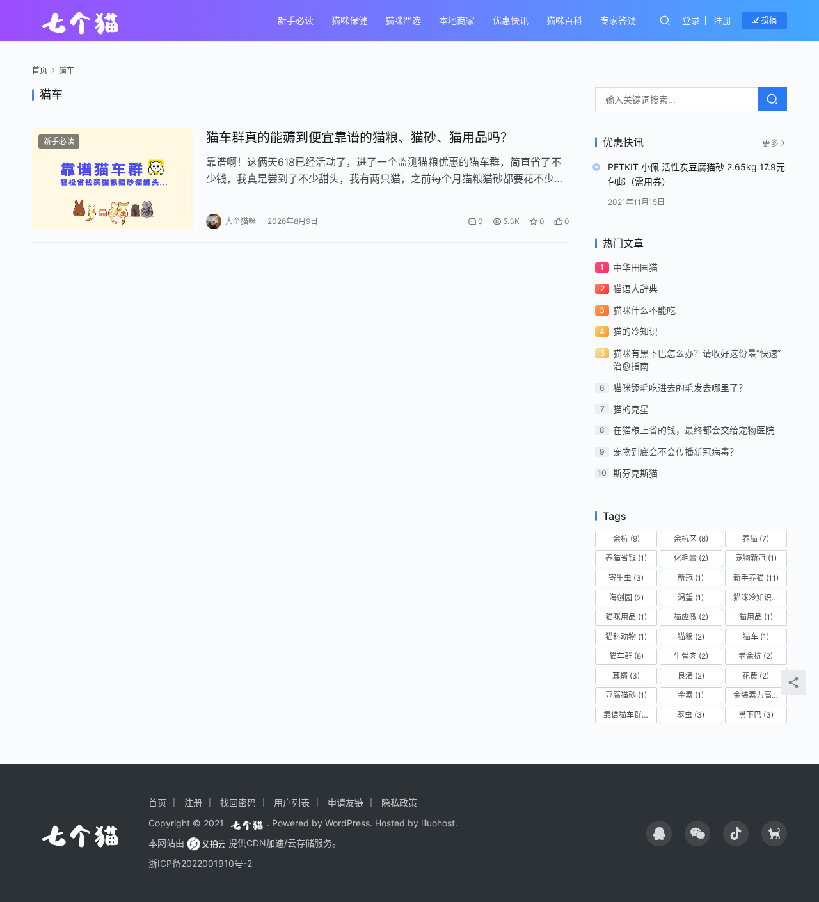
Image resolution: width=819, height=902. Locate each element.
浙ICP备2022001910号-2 (200, 863)
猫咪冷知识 (758, 597)
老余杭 (755, 656)
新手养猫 (756, 578)
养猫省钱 (626, 558)
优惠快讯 (511, 20)
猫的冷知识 (635, 331)
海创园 (626, 597)
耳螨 (626, 676)
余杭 (626, 539)
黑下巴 (756, 715)
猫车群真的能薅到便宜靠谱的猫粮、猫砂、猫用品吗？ (359, 137)
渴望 (691, 597)
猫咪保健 (349, 20)
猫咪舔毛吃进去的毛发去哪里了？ (680, 387)
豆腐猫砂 (626, 695)
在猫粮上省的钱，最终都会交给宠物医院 (693, 429)
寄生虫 (626, 578)
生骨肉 (691, 656)
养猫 (755, 539)
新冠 (691, 578)
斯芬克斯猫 (635, 472)
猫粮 (691, 636)
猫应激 (691, 617)
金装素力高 (758, 695)
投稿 (768, 20)
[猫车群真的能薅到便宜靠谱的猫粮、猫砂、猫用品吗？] (112, 178)
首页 (39, 70)
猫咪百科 (564, 20)
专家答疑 (618, 20)
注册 (722, 20)
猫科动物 (626, 636)
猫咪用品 (626, 617)
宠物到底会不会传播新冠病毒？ (675, 451)
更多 (770, 143)
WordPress (347, 822)
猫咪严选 (403, 20)
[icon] (659, 833)
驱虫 (690, 715)
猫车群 (626, 656)
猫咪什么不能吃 (644, 310)
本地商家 (457, 20)
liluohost (438, 822)
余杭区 (691, 539)
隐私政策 (399, 802)
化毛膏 (691, 558)
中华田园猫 (635, 267)
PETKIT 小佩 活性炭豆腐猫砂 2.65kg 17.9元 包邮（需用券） (696, 173)
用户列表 (292, 802)
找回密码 (238, 802)
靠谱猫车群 (628, 715)
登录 (691, 20)
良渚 (691, 676)
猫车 (756, 636)
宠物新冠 (756, 558)
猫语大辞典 (635, 288)
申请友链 (345, 802)
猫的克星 (631, 408)
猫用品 (756, 617)
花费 (755, 676)
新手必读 (296, 20)
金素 (691, 695)
